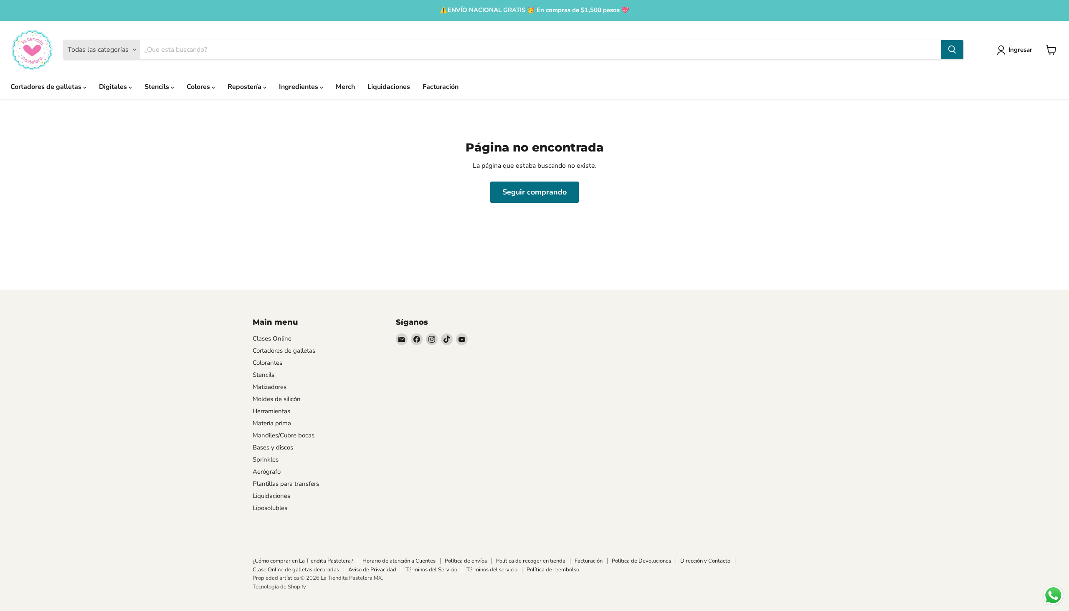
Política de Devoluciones (641, 561)
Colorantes (267, 363)
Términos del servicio (491, 569)
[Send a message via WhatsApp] (1053, 595)
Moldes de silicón (277, 399)
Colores (199, 86)
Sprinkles (266, 459)
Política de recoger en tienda (530, 561)
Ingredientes (299, 86)
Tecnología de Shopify (279, 587)
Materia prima (272, 423)
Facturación (441, 86)
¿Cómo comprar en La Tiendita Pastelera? (303, 561)
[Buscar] (952, 49)
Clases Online (272, 338)
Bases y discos (273, 447)
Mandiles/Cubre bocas (283, 435)
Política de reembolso (553, 569)
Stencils (157, 86)
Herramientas (271, 411)
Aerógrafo (267, 471)
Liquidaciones (388, 86)
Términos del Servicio (431, 569)
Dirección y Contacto (705, 561)
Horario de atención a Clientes (399, 561)
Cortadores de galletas (46, 86)
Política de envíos (466, 561)
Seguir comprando (534, 192)
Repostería (245, 86)
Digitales (114, 86)
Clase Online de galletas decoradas (296, 569)
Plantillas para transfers (286, 484)
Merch (345, 86)
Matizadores (269, 387)
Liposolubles (270, 508)
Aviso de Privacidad (372, 569)
